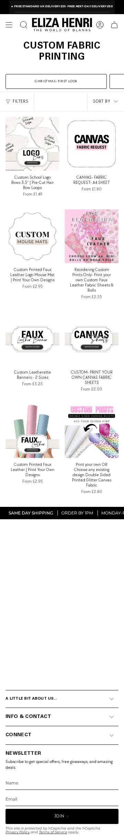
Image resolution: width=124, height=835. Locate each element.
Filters (20, 101)
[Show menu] (9, 25)
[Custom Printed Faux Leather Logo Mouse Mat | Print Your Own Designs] (32, 236)
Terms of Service (53, 832)
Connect (18, 735)
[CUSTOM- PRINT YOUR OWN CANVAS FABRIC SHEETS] (91, 339)
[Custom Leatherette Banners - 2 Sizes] (32, 339)
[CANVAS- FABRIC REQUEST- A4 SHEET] (91, 144)
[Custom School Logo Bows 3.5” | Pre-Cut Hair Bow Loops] (32, 144)
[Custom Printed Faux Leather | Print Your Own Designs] (32, 431)
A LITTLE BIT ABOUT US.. (31, 699)
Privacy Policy (18, 832)
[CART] (114, 25)
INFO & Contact (28, 716)
